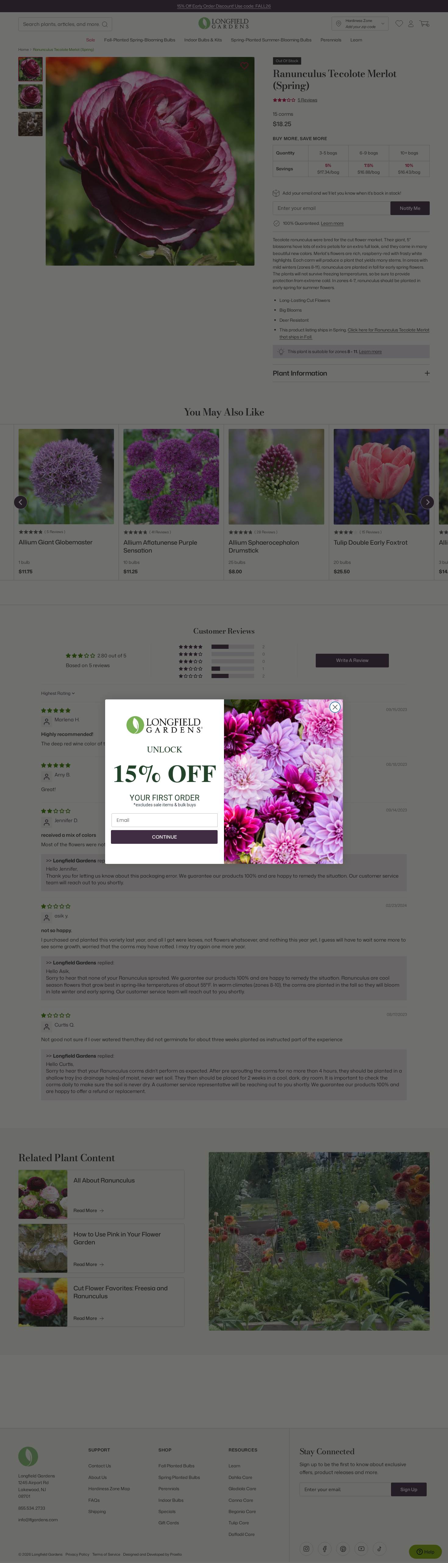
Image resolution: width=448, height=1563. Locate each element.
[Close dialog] (335, 707)
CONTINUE (164, 837)
